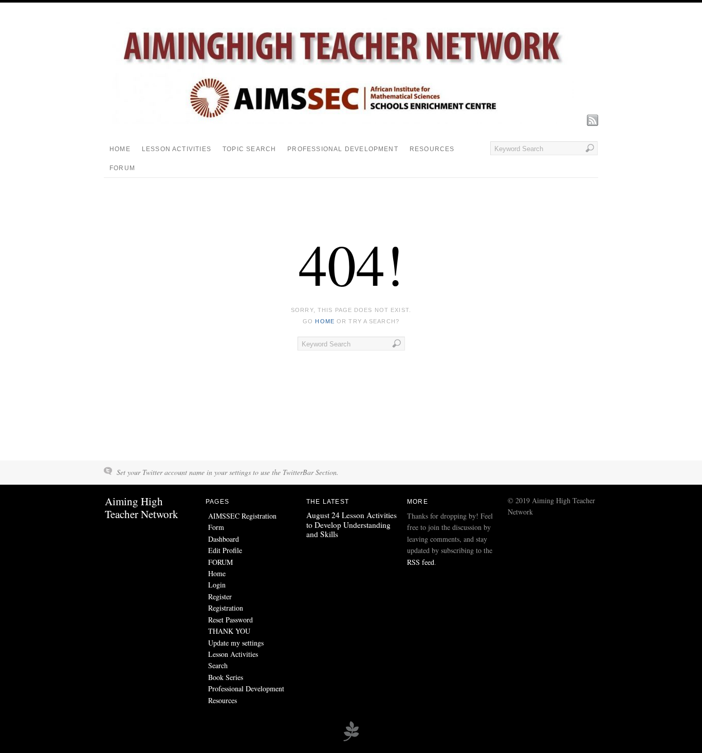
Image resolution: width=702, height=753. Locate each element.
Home (120, 149)
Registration (225, 608)
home (324, 321)
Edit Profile (225, 550)
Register (220, 596)
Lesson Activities (176, 149)
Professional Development (342, 149)
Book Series (225, 677)
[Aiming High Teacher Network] (343, 121)
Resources (432, 149)
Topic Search (249, 149)
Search (218, 665)
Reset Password (230, 620)
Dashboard (223, 539)
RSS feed (420, 562)
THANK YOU (229, 631)
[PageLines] (351, 739)
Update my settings (236, 643)
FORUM (122, 168)
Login (217, 585)
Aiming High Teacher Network (141, 507)
